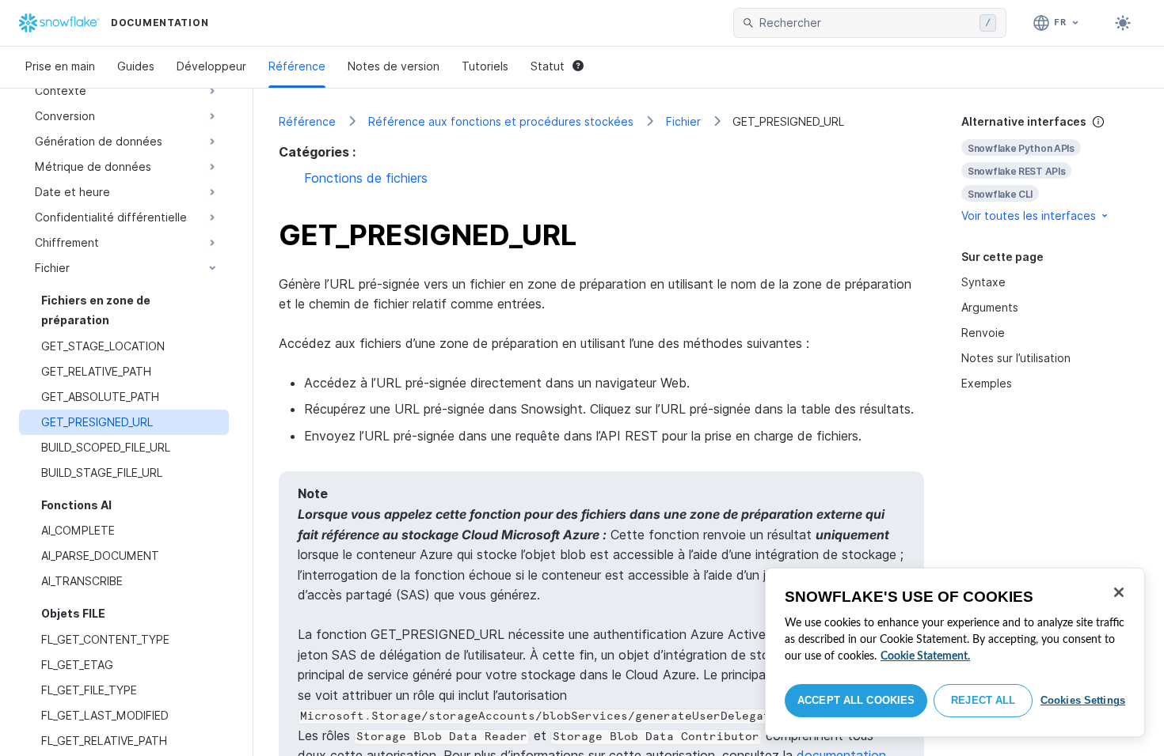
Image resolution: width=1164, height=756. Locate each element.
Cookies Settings (1082, 700)
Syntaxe (983, 282)
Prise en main (60, 66)
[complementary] (1050, 169)
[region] (955, 652)
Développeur (211, 66)
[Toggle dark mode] (1123, 23)
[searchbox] (866, 23)
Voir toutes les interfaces (1028, 215)
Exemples (986, 383)
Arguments (989, 307)
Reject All (983, 700)
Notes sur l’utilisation (1016, 358)
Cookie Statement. (925, 656)
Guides (135, 66)
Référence (296, 66)
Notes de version (393, 66)
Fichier (683, 121)
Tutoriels (485, 66)
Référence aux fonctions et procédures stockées (500, 121)
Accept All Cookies (856, 700)
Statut (548, 66)
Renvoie (983, 332)
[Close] (1118, 592)
